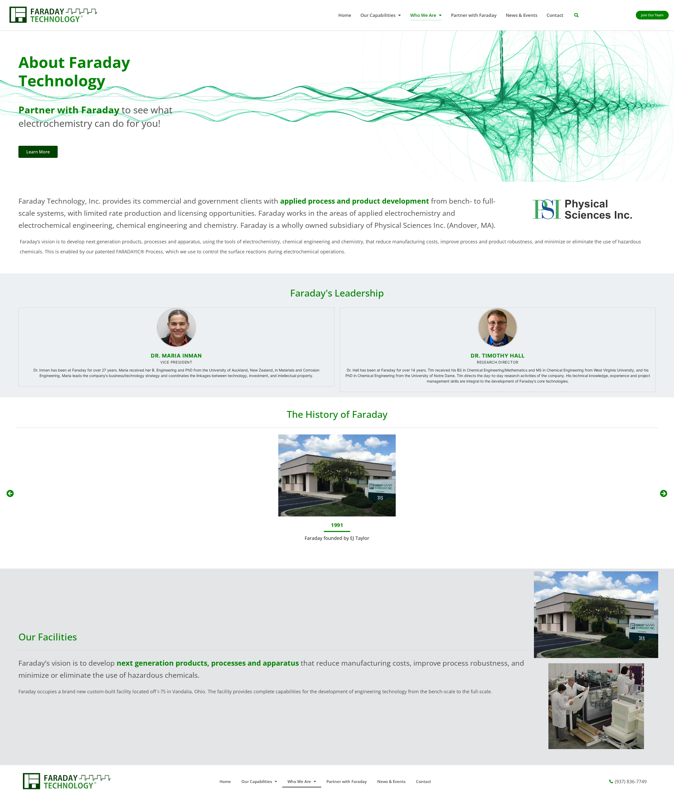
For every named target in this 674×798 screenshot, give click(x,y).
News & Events (521, 15)
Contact (555, 15)
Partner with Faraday (474, 15)
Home (344, 15)
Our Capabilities (377, 15)
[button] (576, 15)
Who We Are (423, 15)
